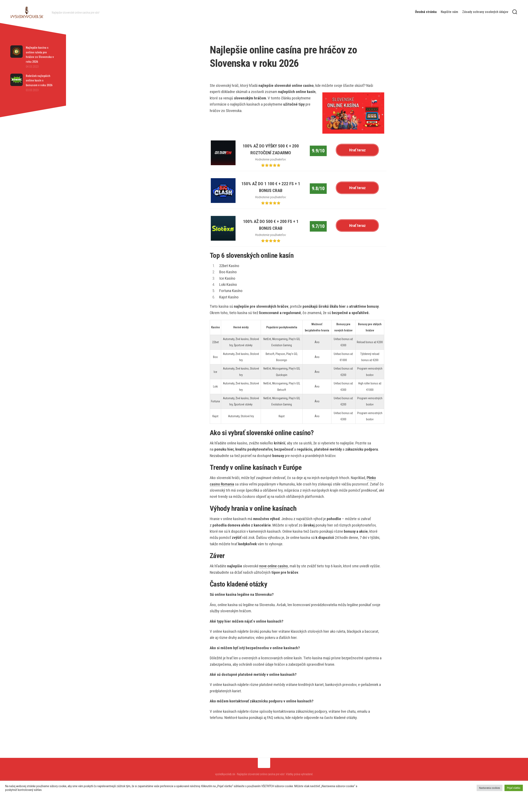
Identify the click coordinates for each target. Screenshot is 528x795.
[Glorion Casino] (223, 163)
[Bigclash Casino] (223, 201)
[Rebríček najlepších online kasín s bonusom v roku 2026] (16, 85)
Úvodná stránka (426, 12)
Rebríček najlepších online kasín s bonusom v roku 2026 (39, 80)
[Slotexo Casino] (223, 239)
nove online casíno (273, 566)
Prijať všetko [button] (513, 787)
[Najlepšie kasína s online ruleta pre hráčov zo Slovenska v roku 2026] (16, 56)
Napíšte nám (449, 12)
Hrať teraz (357, 150)
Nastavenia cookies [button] (489, 787)
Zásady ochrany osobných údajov (485, 12)
